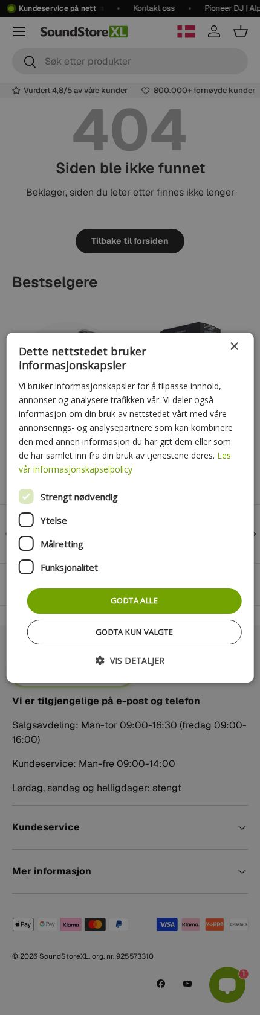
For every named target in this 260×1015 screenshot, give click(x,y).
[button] (130, 660)
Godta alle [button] (134, 600)
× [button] (233, 346)
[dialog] (130, 507)
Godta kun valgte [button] (134, 631)
